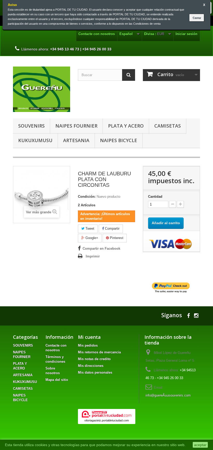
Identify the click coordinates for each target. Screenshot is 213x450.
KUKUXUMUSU (35, 140)
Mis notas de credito (94, 359)
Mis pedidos (88, 345)
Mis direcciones (90, 366)
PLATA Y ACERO (126, 126)
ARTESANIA (76, 140)
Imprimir (93, 256)
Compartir (111, 228)
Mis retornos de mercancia (99, 352)
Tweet (89, 228)
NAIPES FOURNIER (76, 126)
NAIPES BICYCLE (118, 140)
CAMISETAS (167, 126)
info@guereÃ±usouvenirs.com (168, 395)
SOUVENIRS (31, 126)
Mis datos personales (95, 372)
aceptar (200, 445)
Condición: (87, 196)
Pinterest (116, 238)
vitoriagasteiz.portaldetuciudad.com (106, 420)
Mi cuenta (89, 337)
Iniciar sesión (186, 34)
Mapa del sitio (56, 380)
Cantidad (155, 196)
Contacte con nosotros (96, 34)
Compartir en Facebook (101, 248)
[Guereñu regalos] (41, 89)
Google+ (91, 238)
